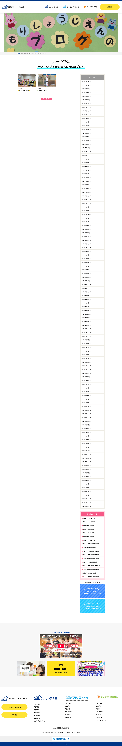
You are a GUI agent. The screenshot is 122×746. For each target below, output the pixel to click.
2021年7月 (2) (86, 303)
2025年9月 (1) (86, 118)
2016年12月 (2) (87, 498)
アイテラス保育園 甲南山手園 (91, 576)
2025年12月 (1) (87, 107)
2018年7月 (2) (86, 428)
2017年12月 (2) (87, 454)
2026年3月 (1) (86, 96)
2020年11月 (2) (87, 332)
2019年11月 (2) (87, 369)
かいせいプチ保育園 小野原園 (91, 569)
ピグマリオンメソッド (40, 721)
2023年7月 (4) (86, 214)
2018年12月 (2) (87, 410)
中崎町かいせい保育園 (89, 518)
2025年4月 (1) (86, 136)
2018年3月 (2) (86, 443)
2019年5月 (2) (86, 391)
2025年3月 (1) (86, 140)
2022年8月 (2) (86, 255)
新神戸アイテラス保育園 (89, 573)
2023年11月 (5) (87, 199)
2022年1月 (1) (86, 281)
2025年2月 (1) (86, 144)
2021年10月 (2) (87, 292)
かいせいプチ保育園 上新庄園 (91, 555)
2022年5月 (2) (86, 266)
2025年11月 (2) (87, 111)
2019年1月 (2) (86, 406)
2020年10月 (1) (87, 336)
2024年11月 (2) (87, 155)
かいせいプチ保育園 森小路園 (91, 558)
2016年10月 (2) (87, 506)
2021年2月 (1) (86, 321)
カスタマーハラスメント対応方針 (64, 732)
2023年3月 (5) (86, 229)
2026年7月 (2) (86, 81)
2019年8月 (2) (86, 380)
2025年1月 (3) (86, 148)
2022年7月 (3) (86, 258)
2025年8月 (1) (86, 122)
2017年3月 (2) (86, 487)
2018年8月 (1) (86, 425)
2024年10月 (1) (87, 159)
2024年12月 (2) (87, 151)
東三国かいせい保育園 (89, 540)
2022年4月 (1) (86, 269)
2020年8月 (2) (86, 343)
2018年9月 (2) (86, 421)
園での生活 (37, 715)
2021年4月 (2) (86, 314)
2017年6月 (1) (86, 476)
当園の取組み (38, 712)
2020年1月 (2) (86, 362)
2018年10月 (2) (87, 417)
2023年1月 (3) (86, 236)
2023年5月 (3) (86, 221)
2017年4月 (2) (86, 484)
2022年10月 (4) (87, 247)
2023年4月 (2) (86, 225)
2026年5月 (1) (86, 88)
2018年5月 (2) (86, 436)
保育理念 (36, 707)
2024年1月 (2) (86, 192)
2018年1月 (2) (86, 450)
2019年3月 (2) (86, 399)
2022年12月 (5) (87, 240)
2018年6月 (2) (86, 432)
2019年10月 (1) (87, 373)
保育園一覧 (37, 718)
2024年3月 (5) (86, 184)
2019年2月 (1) (86, 402)
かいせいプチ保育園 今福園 (90, 562)
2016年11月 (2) (87, 502)
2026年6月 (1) (86, 85)
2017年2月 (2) (86, 491)
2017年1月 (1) (86, 495)
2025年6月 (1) (86, 129)
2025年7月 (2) (86, 125)
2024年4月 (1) (86, 181)
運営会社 (77, 732)
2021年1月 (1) (86, 325)
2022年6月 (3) (86, 262)
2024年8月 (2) (86, 166)
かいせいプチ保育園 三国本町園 (91, 566)
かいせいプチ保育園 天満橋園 (91, 551)
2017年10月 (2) (87, 462)
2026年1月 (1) (86, 103)
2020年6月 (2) (86, 351)
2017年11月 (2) (87, 458)
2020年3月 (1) (86, 354)
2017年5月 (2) (86, 480)
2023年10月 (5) (87, 203)
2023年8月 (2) (86, 210)
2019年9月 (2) (86, 377)
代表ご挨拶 (37, 704)
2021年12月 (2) (87, 284)
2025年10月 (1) (87, 114)
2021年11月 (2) (87, 288)
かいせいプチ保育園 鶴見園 (90, 547)
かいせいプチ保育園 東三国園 (91, 544)
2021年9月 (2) (86, 295)
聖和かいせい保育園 (88, 529)
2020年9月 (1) (86, 340)
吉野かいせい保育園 (88, 536)
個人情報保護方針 (48, 732)
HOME (18, 53)
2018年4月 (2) (86, 439)
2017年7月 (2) (86, 473)
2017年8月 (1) (86, 469)
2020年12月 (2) (87, 329)
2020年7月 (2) (86, 347)
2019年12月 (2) (87, 365)
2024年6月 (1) (86, 173)
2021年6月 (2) (86, 306)
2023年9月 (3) (86, 207)
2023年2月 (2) (86, 233)
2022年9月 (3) (86, 251)
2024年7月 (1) (86, 170)
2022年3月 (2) (86, 273)
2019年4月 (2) (86, 395)
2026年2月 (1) (86, 100)
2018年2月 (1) (86, 447)
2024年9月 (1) (86, 162)
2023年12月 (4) (87, 196)
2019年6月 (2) (86, 388)
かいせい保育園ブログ (26, 53)
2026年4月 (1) (86, 92)
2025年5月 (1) (86, 133)
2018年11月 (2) (87, 414)
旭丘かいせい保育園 (88, 525)
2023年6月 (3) (86, 218)
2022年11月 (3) (87, 244)
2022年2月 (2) (86, 277)
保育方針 (36, 710)
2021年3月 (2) (86, 317)
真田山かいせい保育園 (89, 522)
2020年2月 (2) (86, 358)
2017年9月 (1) (86, 465)
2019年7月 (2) (86, 384)
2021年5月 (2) (86, 310)
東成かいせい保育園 (88, 533)
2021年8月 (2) (86, 299)
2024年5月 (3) (86, 177)
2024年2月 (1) (86, 188)
